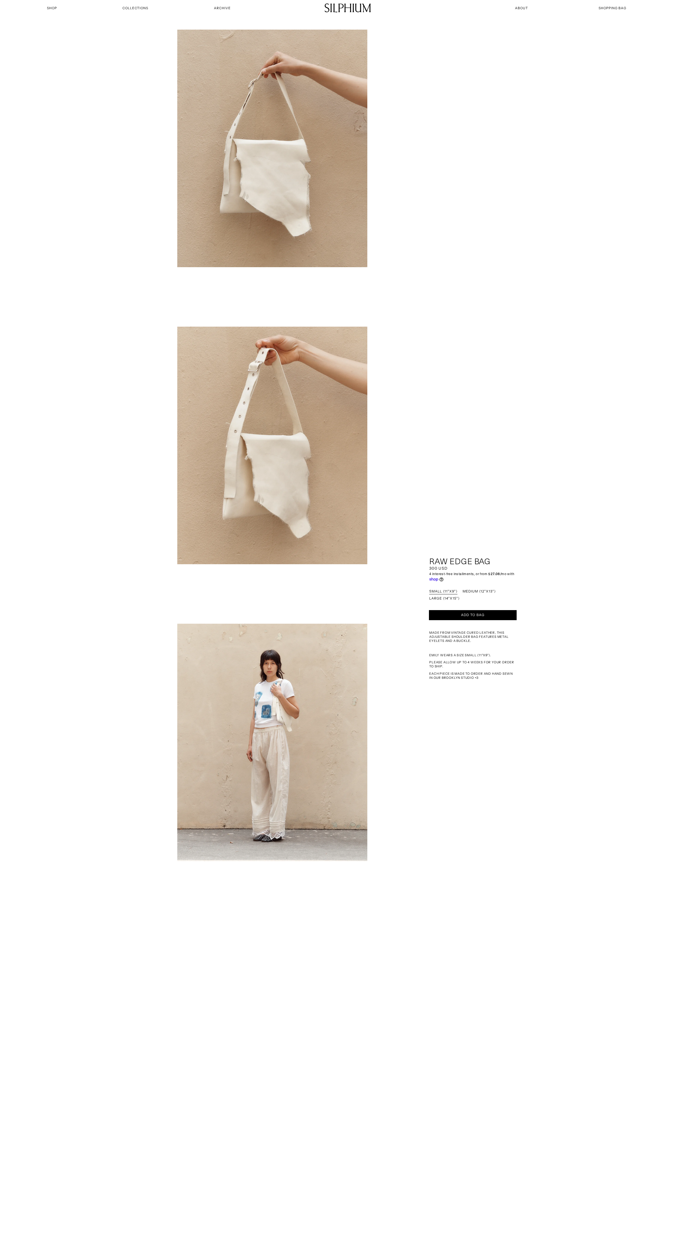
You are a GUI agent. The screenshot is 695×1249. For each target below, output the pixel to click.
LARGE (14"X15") (444, 598)
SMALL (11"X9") (443, 591)
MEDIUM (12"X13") (479, 591)
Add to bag (473, 615)
